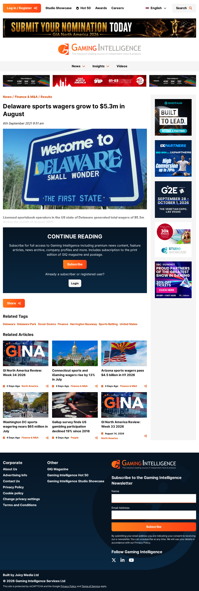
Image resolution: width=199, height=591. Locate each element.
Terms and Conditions (20, 505)
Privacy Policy (13, 487)
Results (46, 97)
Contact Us (11, 481)
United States (128, 324)
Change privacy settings (21, 499)
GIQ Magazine (57, 469)
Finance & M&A (26, 97)
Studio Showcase (58, 8)
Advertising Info (15, 475)
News (7, 97)
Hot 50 (85, 8)
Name (115, 491)
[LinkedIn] (122, 560)
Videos (122, 66)
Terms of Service (91, 586)
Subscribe (75, 264)
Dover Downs (47, 324)
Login (75, 283)
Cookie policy (13, 493)
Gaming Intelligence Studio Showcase (75, 481)
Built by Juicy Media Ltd (21, 575)
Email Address (120, 507)
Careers (117, 8)
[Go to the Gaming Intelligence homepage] (99, 49)
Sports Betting (108, 324)
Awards (101, 8)
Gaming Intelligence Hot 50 (67, 475)
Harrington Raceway (83, 324)
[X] (114, 560)
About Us (10, 469)
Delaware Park (26, 324)
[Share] (47, 386)
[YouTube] (131, 560)
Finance (63, 324)
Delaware (9, 324)
